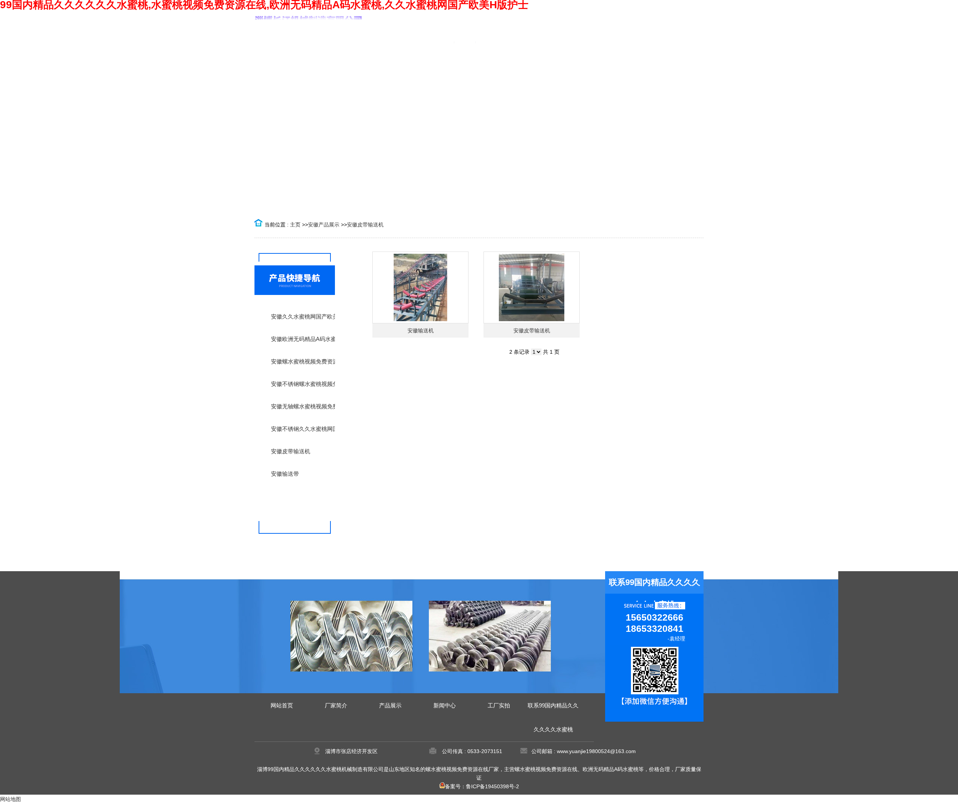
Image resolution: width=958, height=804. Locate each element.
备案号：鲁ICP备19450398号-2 (482, 786)
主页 (295, 225)
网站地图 (10, 799)
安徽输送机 (421, 331)
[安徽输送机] (420, 287)
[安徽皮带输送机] (531, 287)
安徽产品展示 (323, 225)
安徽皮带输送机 (365, 225)
